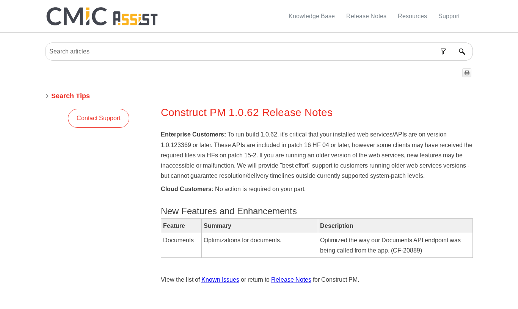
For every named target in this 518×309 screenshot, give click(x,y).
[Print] (466, 72)
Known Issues (220, 279)
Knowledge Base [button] (312, 16)
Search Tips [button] (70, 96)
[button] (443, 51)
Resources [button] (412, 16)
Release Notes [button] (366, 16)
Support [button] (449, 16)
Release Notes (291, 279)
